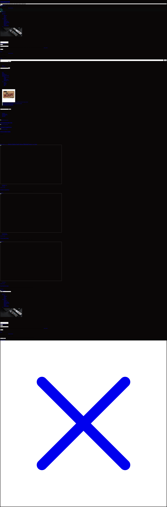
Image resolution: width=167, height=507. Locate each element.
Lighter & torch (6, 79)
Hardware (5, 84)
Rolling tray (5, 23)
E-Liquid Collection (5, 114)
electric (10, 144)
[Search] (9, 68)
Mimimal (25, 144)
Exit (4, 338)
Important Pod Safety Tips (6, 122)
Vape (2, 65)
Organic (30, 144)
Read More (1, 241)
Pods (4, 14)
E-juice (5, 16)
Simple (33, 144)
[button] (83, 6)
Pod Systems (4, 115)
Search (165, 60)
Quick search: (2, 292)
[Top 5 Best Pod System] (31, 280)
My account (3, 293)
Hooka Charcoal (4, 74)
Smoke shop (3, 66)
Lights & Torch (6, 301)
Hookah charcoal (6, 305)
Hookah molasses (6, 25)
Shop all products (10, 53)
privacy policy (46, 47)
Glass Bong (5, 19)
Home (1, 58)
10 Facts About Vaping (5, 131)
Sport (36, 144)
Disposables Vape (4, 185)
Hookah (5, 24)
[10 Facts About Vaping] (31, 232)
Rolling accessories (6, 21)
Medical (21, 144)
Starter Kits (3, 116)
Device (5, 17)
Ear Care (7, 144)
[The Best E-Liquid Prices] (31, 183)
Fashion (14, 144)
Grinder (5, 20)
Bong (3, 72)
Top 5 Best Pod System (4, 285)
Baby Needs (2, 144)
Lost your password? (3, 43)
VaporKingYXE (5, 1)
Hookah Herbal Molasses (5, 75)
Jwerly (18, 144)
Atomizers (3, 113)
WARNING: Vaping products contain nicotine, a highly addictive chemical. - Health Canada (13, 3)
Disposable (5, 15)
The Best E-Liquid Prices (6, 127)
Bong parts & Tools (6, 22)
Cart (2, 307)
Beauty (5, 144)
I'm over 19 (2, 338)
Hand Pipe (3, 73)
